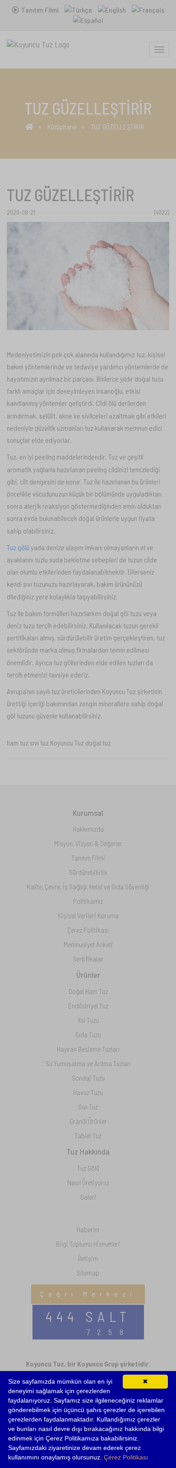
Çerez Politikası (126, 1457)
